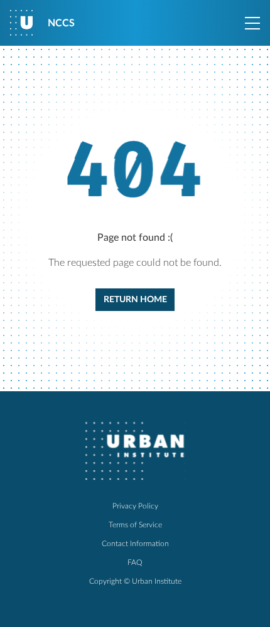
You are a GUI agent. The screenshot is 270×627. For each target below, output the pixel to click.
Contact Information (135, 543)
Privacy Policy (135, 506)
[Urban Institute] (135, 450)
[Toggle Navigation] (252, 23)
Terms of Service (135, 525)
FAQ (135, 562)
